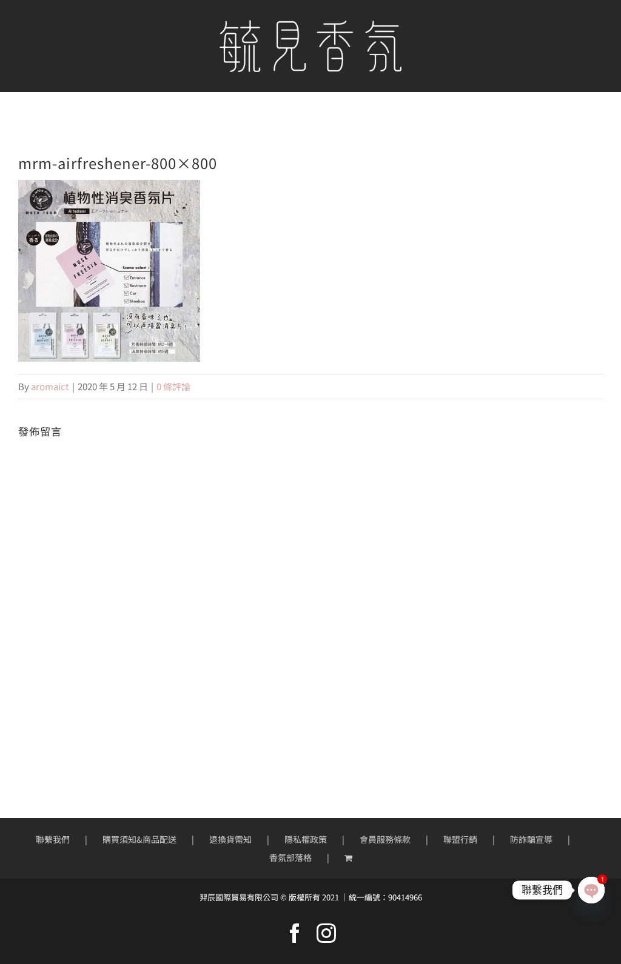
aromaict (50, 386)
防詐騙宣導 (531, 839)
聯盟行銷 (460, 839)
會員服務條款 (385, 839)
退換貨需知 (230, 839)
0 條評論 (173, 386)
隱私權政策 (305, 839)
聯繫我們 (53, 839)
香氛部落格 (290, 857)
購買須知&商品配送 (139, 839)
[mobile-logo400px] (310, 24)
